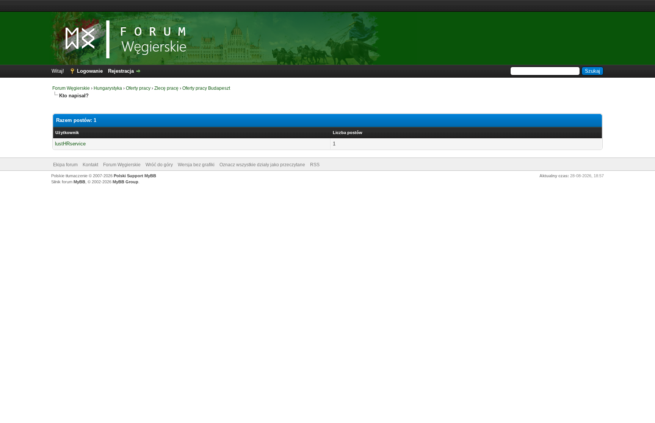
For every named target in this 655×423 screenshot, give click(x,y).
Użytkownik (67, 132)
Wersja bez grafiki (196, 164)
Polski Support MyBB (135, 175)
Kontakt (90, 164)
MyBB (79, 182)
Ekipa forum (65, 164)
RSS (315, 164)
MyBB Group (125, 182)
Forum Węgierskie (71, 88)
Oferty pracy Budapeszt (206, 88)
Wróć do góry (159, 164)
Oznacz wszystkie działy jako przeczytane (262, 164)
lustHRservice (70, 144)
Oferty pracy (138, 88)
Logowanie (90, 71)
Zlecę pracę (166, 88)
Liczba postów (347, 132)
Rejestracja (121, 71)
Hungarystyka (108, 88)
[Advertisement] (327, 6)
